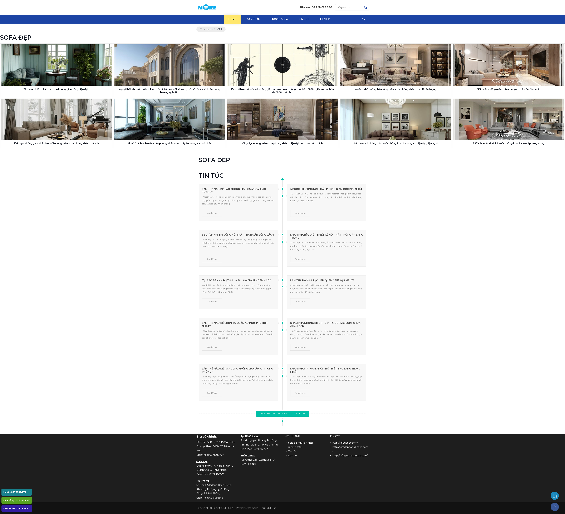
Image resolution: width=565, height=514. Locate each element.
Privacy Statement (247, 508)
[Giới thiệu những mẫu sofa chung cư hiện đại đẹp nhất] (508, 65)
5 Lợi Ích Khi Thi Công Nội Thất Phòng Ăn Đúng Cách (238, 234)
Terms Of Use (268, 508)
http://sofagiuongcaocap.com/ (349, 455)
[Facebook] (555, 507)
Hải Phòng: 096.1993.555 (16, 500)
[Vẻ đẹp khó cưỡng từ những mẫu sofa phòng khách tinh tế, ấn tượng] (395, 65)
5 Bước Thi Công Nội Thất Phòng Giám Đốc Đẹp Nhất (326, 189)
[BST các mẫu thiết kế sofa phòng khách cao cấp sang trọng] (508, 119)
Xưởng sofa (294, 447)
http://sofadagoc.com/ (345, 442)
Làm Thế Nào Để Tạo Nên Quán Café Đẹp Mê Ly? (322, 280)
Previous (281, 413)
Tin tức (292, 451)
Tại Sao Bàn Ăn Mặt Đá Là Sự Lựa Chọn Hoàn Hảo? (236, 280)
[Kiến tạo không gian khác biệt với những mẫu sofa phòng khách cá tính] (56, 119)
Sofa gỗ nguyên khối (300, 442)
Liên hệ (292, 455)
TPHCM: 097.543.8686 (15, 508)
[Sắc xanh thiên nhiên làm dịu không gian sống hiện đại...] (56, 65)
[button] (363, 7)
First (273, 413)
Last (303, 413)
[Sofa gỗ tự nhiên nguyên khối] (207, 7)
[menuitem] (232, 19)
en (363, 19)
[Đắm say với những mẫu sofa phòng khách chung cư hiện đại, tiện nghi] (395, 119)
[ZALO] (555, 496)
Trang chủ (208, 29)
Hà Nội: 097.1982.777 (14, 492)
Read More (212, 213)
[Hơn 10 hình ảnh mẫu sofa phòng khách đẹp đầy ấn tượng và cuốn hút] (169, 119)
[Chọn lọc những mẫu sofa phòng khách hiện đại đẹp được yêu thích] (282, 119)
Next (298, 413)
